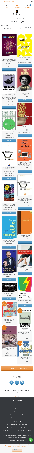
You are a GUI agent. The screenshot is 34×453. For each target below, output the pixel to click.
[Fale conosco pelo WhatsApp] (31, 440)
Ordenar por (4, 25)
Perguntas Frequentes (17, 417)
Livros (14, 18)
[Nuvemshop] (17, 441)
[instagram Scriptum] (11, 383)
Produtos (17, 406)
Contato (17, 409)
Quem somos (17, 412)
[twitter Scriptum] (22, 383)
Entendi (17, 450)
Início (11, 18)
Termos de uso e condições (17, 415)
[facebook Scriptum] (17, 383)
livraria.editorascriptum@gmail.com (18, 427)
